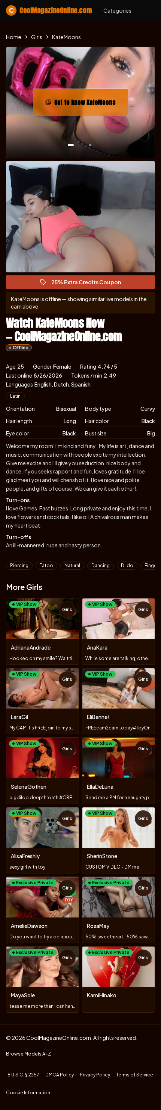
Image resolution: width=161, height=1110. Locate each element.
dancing (100, 565)
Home (13, 37)
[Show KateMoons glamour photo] (90, 145)
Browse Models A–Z (28, 1054)
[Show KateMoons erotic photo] (71, 145)
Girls (36, 37)
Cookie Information (28, 1092)
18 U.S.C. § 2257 (22, 1075)
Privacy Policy (95, 1075)
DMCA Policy (59, 1075)
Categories (117, 10)
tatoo (46, 565)
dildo (127, 565)
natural (72, 565)
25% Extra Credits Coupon (89, 284)
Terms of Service (134, 1075)
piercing (19, 565)
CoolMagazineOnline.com (50, 10)
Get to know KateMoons (91, 104)
